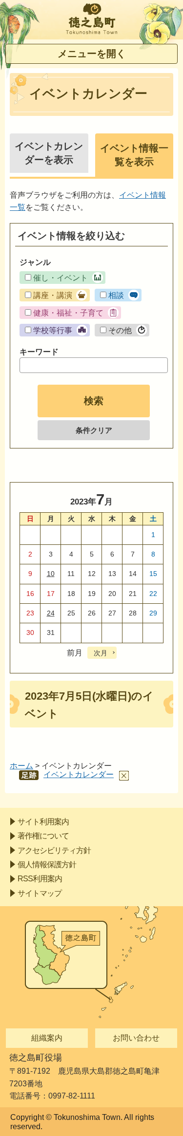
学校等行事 (52, 330)
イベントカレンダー (78, 774)
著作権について (43, 836)
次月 (100, 653)
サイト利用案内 (43, 822)
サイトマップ (39, 893)
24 (51, 613)
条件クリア (94, 430)
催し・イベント (60, 278)
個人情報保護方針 (47, 864)
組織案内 (46, 1038)
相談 (116, 295)
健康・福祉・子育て (68, 313)
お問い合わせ (136, 1038)
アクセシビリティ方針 (54, 850)
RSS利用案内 (40, 879)
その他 (120, 330)
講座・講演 (52, 295)
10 (51, 573)
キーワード (39, 352)
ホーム (21, 766)
